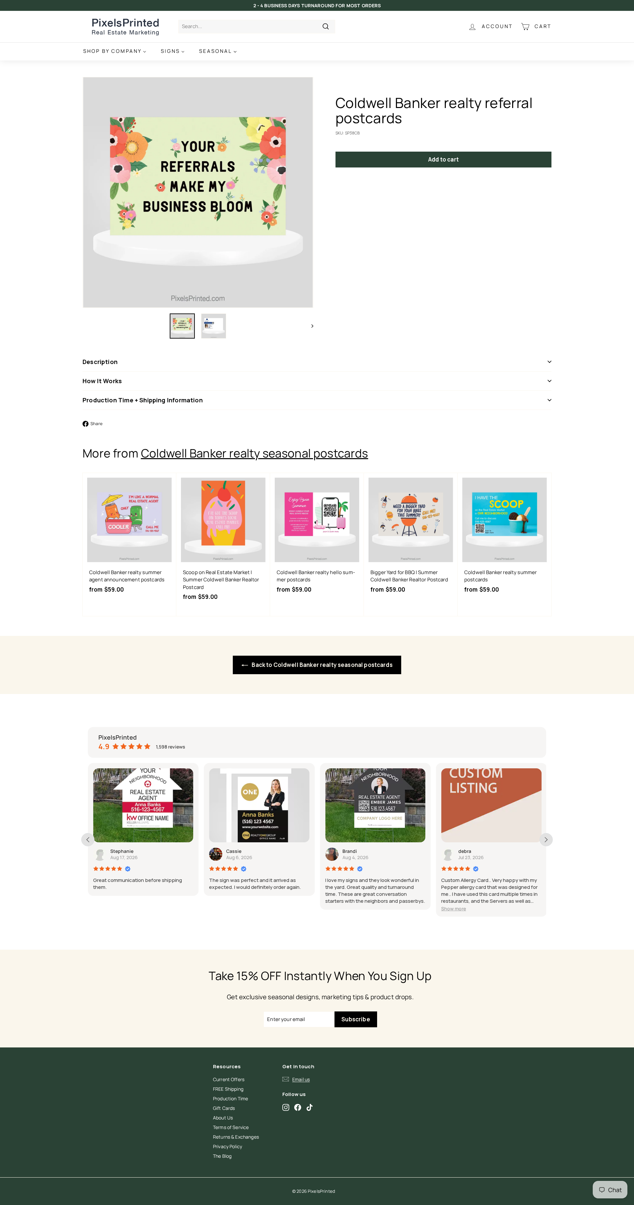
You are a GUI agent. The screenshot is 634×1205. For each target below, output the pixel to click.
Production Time (230, 1098)
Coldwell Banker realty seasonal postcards (254, 453)
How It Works (102, 381)
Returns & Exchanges (236, 1137)
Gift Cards (224, 1108)
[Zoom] (198, 192)
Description (100, 362)
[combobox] (256, 26)
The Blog (222, 1156)
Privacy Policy (227, 1146)
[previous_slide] (87, 839)
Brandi (349, 851)
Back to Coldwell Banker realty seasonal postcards (322, 665)
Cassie (233, 851)
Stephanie (121, 851)
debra (464, 851)
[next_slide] (546, 839)
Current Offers (228, 1079)
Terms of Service (231, 1127)
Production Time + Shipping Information (143, 400)
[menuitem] (115, 51)
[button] (453, 908)
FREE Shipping (228, 1089)
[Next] (309, 326)
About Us (223, 1117)
